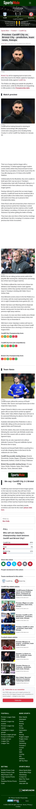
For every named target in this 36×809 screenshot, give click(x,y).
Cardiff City (21, 80)
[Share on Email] (25, 564)
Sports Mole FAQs (25, 772)
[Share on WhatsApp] (3, 564)
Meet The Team (24, 779)
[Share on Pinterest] (30, 564)
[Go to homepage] (11, 2)
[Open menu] (30, 3)
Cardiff (5, 18)
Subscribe (18, 700)
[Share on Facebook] (8, 564)
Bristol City (31, 18)
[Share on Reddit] (19, 564)
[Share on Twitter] (14, 564)
